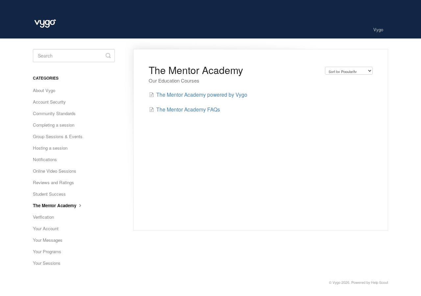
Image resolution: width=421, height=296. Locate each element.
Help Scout (379, 282)
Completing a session (53, 125)
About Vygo (44, 90)
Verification (43, 217)
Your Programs (47, 251)
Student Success (49, 194)
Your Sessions (47, 263)
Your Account (46, 228)
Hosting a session (50, 148)
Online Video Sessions (54, 171)
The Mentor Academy (55, 205)
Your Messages (47, 240)
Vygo (378, 29)
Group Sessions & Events (58, 136)
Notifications (45, 159)
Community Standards (54, 113)
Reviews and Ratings (53, 182)
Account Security (49, 102)
